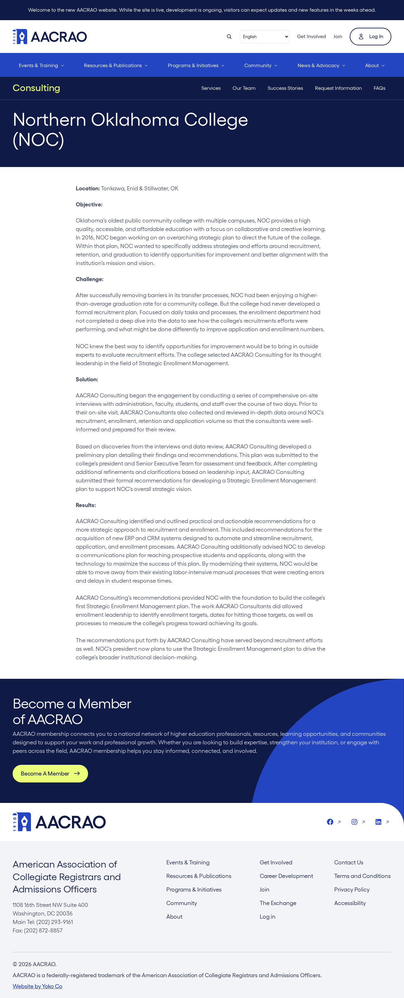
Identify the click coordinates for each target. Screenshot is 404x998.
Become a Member (45, 773)
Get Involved (311, 36)
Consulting (36, 88)
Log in (376, 36)
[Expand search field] (229, 36)
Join (338, 36)
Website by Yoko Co (37, 986)
